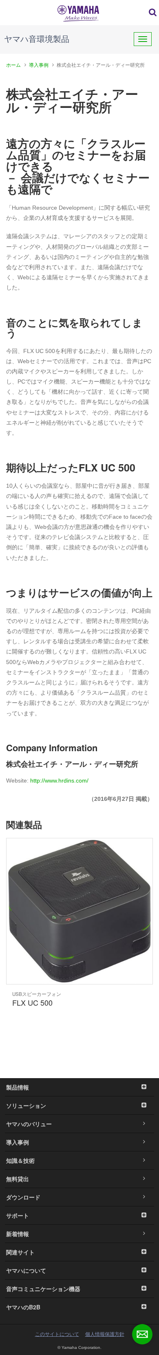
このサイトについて (57, 1334)
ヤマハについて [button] (26, 1270)
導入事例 (39, 65)
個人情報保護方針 (104, 1334)
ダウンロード (23, 1197)
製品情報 (17, 1087)
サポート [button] (17, 1215)
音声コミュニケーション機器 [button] (43, 1289)
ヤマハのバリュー (29, 1124)
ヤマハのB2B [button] (23, 1307)
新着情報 (17, 1234)
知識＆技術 (20, 1160)
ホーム (13, 65)
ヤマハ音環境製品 (36, 39)
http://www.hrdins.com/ (59, 780)
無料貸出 (17, 1179)
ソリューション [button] (26, 1105)
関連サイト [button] (20, 1252)
